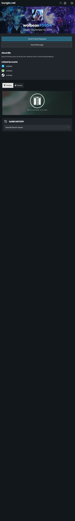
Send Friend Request (37, 39)
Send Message (37, 45)
